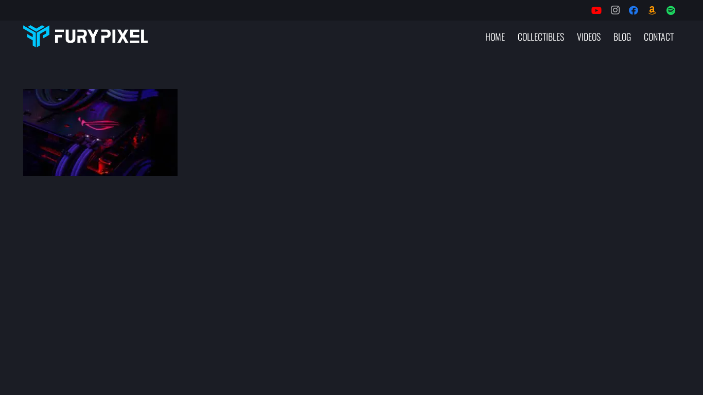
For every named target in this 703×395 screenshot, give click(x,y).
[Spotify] (670, 10)
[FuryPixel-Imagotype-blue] (85, 36)
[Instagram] (615, 10)
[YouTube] (596, 10)
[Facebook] (633, 10)
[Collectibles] (652, 10)
